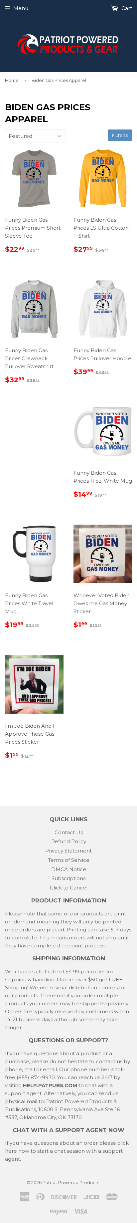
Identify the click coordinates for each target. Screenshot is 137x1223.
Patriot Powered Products (71, 1182)
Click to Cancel (68, 887)
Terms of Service (68, 860)
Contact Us (69, 832)
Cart (126, 8)
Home (12, 80)
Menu (20, 8)
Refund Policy (68, 841)
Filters (120, 135)
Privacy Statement (68, 851)
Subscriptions (68, 878)
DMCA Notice (68, 869)
